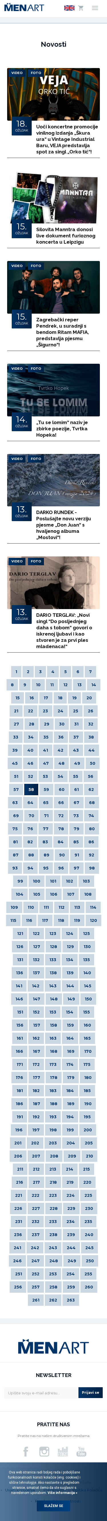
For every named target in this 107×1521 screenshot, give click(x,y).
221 (18, 1195)
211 (20, 1169)
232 (35, 1221)
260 (89, 1287)
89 (46, 855)
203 (53, 1143)
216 (19, 1182)
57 (16, 789)
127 (36, 946)
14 (93, 684)
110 (31, 907)
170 (88, 1051)
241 (17, 1247)
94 (30, 868)
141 (19, 985)
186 (19, 1103)
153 (52, 1012)
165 (87, 1038)
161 (20, 1038)
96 (61, 868)
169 (70, 1051)
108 (88, 894)
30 (61, 724)
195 (87, 1116)
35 (46, 737)
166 (19, 1051)
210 (89, 1156)
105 (36, 894)
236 (18, 1234)
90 (62, 855)
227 (36, 1208)
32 (90, 724)
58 (31, 789)
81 (15, 841)
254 (70, 1274)
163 (52, 1038)
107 (70, 894)
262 (53, 1300)
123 (52, 933)
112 (61, 907)
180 (88, 1077)
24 (60, 711)
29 (46, 724)
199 (70, 1129)
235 (88, 1221)
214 (69, 1169)
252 (35, 1274)
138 (53, 972)
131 (20, 959)
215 (86, 1169)
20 (89, 697)
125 (86, 933)
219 (70, 1182)
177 (36, 1077)
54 (60, 776)
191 (20, 1116)
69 (16, 815)
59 (46, 789)
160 (87, 1025)
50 (92, 763)
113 (77, 907)
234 (70, 1221)
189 (70, 1103)
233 (53, 1221)
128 (53, 946)
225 (88, 1195)
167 (36, 1051)
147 (36, 999)
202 (35, 1143)
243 (53, 1247)
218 (53, 1182)
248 (53, 1260)
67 (76, 802)
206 (18, 1156)
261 (35, 1300)
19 (74, 697)
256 (18, 1287)
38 (91, 737)
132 (36, 959)
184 (70, 1090)
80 (92, 828)
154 (69, 1012)
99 (20, 881)
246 (17, 1260)
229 (71, 1208)
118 (61, 920)
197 (36, 1129)
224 (70, 1195)
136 (19, 972)
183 (52, 1090)
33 (15, 737)
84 (61, 841)
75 (15, 828)
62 (91, 789)
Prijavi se (90, 1392)
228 (54, 1208)
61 (76, 789)
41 (45, 750)
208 (54, 1156)
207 (36, 1156)
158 (53, 1025)
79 (76, 828)
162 (36, 1038)
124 (69, 933)
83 (45, 841)
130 (87, 946)
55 (75, 776)
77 (46, 828)
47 (46, 763)
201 (17, 1143)
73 (76, 815)
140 (87, 972)
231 (18, 1221)
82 (30, 841)
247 (35, 1260)
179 (70, 1077)
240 (89, 1234)
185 (87, 1090)
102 (69, 881)
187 (36, 1103)
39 (15, 750)
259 (71, 1287)
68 (92, 802)
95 (46, 868)
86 (91, 841)
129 (70, 946)
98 (92, 868)
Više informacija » (62, 1493)
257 (36, 1287)
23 (45, 711)
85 (76, 841)
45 (15, 763)
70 (31, 815)
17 (46, 697)
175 (86, 1064)
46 (30, 763)
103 (86, 881)
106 (53, 894)
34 (31, 737)
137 (36, 972)
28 (31, 724)
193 (52, 1116)
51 (16, 776)
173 (52, 1064)
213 (52, 1169)
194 (70, 1116)
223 (53, 1195)
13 (79, 684)
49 (77, 763)
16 (31, 697)
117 (45, 920)
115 (13, 920)
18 (60, 697)
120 (93, 920)
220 (87, 1182)
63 (15, 802)
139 (70, 972)
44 (91, 750)
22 (30, 711)
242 (35, 1247)
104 (19, 894)
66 (61, 802)
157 (36, 1025)
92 (91, 855)
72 (61, 815)
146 (19, 999)
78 (61, 828)
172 (36, 1064)
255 (88, 1274)
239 (71, 1234)
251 (18, 1274)
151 (20, 1012)
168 (53, 1051)
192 (36, 1116)
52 (30, 776)
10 (38, 684)
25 (75, 711)
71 (46, 815)
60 (61, 789)
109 (14, 907)
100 (36, 881)
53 (45, 776)
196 (19, 1129)
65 (46, 802)
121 (20, 933)
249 (72, 1260)
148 (54, 999)
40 (30, 750)
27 (16, 724)
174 (70, 1064)
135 (86, 959)
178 (53, 1077)
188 (53, 1103)
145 (87, 985)
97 (76, 868)
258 (53, 1287)
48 (61, 763)
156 (19, 1025)
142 (35, 985)
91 (76, 855)
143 (52, 985)
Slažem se (53, 1506)
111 (46, 907)
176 (19, 1077)
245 (89, 1247)
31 (76, 724)
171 (20, 1064)
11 (52, 684)
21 (16, 711)
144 (70, 985)
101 (53, 881)
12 (65, 684)
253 (53, 1274)
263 (71, 1300)
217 (36, 1182)
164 (70, 1038)
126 (19, 946)
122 (36, 933)
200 (88, 1129)
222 (35, 1195)
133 (52, 959)
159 (70, 1025)
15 (17, 697)
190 (88, 1103)
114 (93, 907)
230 (89, 1208)
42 (60, 750)
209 (72, 1156)
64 (30, 802)
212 (36, 1169)
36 (61, 737)
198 (53, 1129)
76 (30, 828)
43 (76, 750)
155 (86, 1012)
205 (89, 1143)
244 (71, 1247)
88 (31, 855)
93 (15, 868)
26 (90, 711)
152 (36, 1012)
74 (91, 815)
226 (18, 1208)
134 (69, 959)
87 (16, 855)
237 (36, 1234)
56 (90, 776)
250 (90, 1260)
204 (70, 1143)
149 (71, 999)
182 (36, 1090)
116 (29, 920)
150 (88, 999)
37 (76, 737)
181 (20, 1090)
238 (53, 1234)
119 (77, 920)
